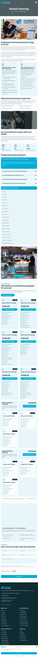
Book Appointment (19, 275)
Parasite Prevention (24, 623)
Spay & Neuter (23, 612)
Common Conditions (24, 625)
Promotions (23, 634)
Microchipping (23, 616)
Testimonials (4, 623)
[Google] (7, 605)
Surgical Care (4, 636)
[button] (36, 646)
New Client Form (24, 640)
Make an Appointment (7, 295)
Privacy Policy (22, 655)
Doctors (3, 614)
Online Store (23, 636)
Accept (19, 653)
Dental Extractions (24, 621)
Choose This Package (9, 309)
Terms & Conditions (16, 655)
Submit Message (19, 576)
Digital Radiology (5, 640)
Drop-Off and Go (24, 619)
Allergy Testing (5, 638)
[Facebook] (2, 605)
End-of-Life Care (5, 642)
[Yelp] (4, 605)
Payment (22, 632)
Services (3, 616)
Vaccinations (23, 610)
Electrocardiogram (5, 644)
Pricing (3, 612)
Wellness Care (23, 614)
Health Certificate (5, 625)
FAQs (3, 610)
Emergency (4, 619)
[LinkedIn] (9, 605)
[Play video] (19, 120)
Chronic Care (4, 634)
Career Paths (23, 638)
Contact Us (4, 621)
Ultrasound (4, 632)
